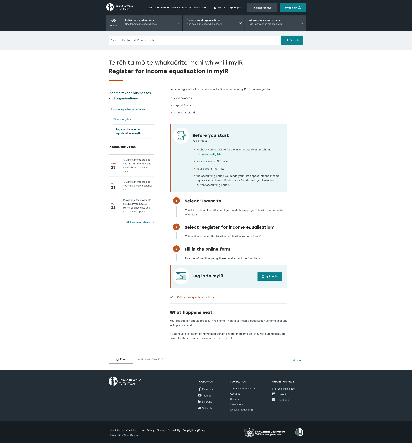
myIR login (271, 276)
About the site (116, 430)
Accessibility (174, 430)
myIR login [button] (291, 7)
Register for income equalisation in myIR (128, 131)
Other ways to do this (195, 297)
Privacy (150, 430)
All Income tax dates (138, 222)
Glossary (161, 430)
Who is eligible (122, 119)
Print (123, 359)
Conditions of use (135, 430)
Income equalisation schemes (129, 109)
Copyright (188, 430)
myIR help (200, 430)
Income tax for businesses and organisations (130, 95)
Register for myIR (262, 7)
